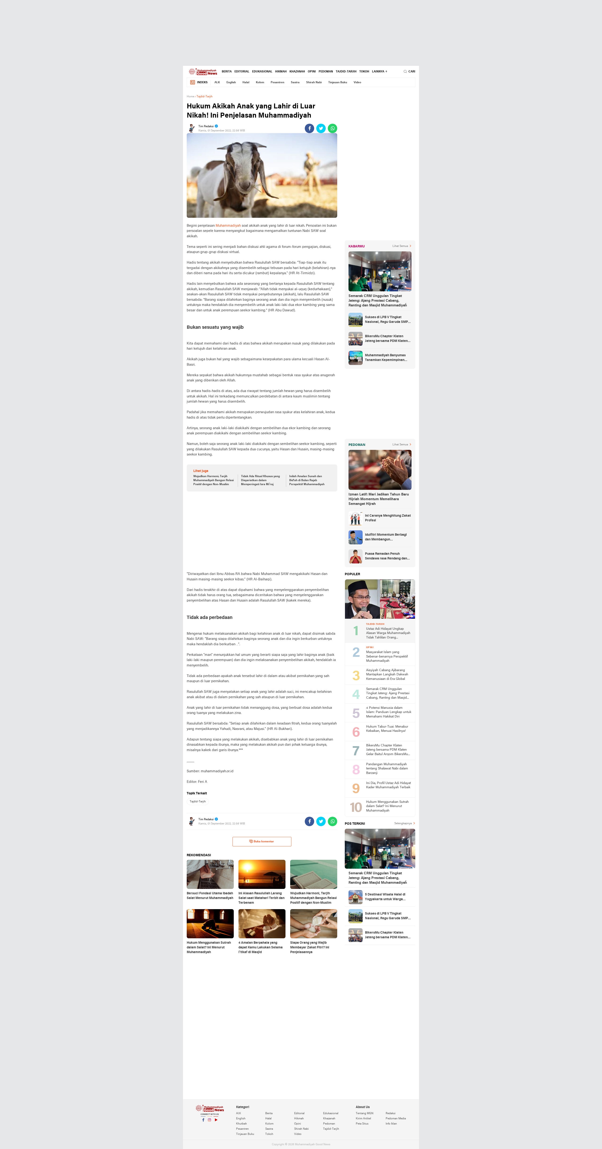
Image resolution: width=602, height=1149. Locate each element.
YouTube (216, 1126)
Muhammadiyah (228, 226)
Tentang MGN (364, 1113)
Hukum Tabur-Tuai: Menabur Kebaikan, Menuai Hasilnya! (387, 729)
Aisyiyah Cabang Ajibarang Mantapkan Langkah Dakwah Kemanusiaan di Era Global (387, 675)
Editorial (241, 71)
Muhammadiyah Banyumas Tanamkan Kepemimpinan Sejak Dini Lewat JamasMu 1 (386, 358)
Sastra (295, 82)
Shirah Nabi (314, 82)
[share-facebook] (309, 128)
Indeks (202, 82)
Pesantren (277, 82)
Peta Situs (362, 1123)
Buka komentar (264, 841)
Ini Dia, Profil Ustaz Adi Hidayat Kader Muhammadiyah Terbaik (388, 785)
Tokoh (364, 71)
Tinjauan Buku (337, 82)
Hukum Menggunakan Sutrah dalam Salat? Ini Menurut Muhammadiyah (387, 806)
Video (357, 82)
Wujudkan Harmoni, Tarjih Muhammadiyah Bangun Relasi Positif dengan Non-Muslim (213, 480)
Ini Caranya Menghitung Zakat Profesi (388, 518)
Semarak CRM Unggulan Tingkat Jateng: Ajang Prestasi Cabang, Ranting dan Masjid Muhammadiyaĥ (378, 300)
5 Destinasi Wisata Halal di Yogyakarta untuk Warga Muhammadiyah (385, 897)
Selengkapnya (403, 823)
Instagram (209, 1126)
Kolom (260, 82)
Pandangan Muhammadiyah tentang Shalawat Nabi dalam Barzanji (387, 769)
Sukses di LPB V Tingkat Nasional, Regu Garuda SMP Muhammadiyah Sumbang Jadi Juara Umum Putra (388, 320)
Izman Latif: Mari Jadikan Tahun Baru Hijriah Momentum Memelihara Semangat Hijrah (379, 499)
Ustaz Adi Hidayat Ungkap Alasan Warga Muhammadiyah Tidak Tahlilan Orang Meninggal (388, 633)
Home (190, 96)
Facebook (203, 1126)
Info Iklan (391, 1123)
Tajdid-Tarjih (346, 71)
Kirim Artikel (363, 1118)
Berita (227, 71)
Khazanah (297, 71)
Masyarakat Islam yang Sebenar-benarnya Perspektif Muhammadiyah (387, 656)
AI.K (217, 82)
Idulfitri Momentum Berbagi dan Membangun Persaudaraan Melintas (386, 537)
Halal (245, 82)
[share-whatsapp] (332, 128)
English (231, 82)
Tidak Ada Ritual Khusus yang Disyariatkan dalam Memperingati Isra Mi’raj (260, 480)
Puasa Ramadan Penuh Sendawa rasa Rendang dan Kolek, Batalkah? (386, 556)
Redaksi (391, 1113)
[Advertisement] (301, 33)
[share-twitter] (321, 128)
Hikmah (281, 71)
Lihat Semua (400, 246)
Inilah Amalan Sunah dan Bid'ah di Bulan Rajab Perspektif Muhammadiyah (307, 480)
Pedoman (326, 71)
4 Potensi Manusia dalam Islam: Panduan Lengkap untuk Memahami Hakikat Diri (388, 712)
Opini (312, 71)
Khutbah (241, 1123)
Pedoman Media (396, 1118)
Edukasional (262, 71)
